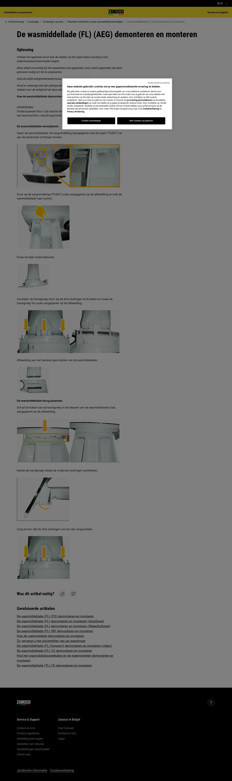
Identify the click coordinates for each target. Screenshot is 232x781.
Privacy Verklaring (75, 111)
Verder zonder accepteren (159, 82)
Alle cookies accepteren (141, 121)
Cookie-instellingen (91, 121)
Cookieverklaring (151, 108)
